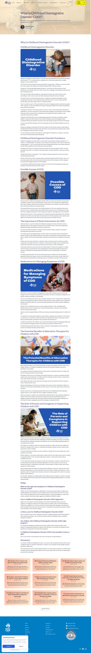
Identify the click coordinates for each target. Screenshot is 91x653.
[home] (7, 3)
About (26, 625)
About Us (19, 2)
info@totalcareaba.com (73, 628)
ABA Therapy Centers (50, 634)
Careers (33, 2)
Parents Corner (53, 2)
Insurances (27, 632)
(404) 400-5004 (71, 623)
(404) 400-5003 (71, 626)
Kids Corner (62, 2)
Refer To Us (48, 632)
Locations (48, 625)
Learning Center (49, 629)
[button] (19, 3)
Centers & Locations (42, 2)
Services (26, 2)
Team (26, 634)
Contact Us (70, 2)
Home (13, 2)
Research (48, 627)
